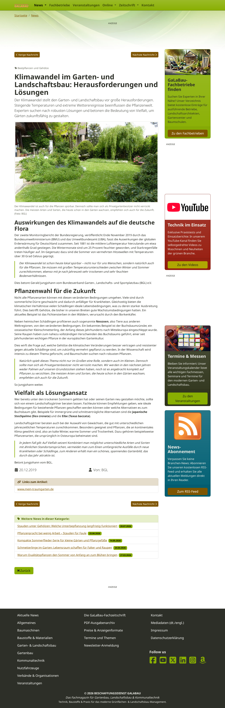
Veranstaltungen (86, 5)
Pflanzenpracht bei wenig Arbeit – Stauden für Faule (51, 533)
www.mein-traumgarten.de (35, 489)
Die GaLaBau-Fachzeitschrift (105, 615)
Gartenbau (25, 653)
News (34, 15)
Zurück (24, 570)
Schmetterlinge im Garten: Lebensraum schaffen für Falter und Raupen (64, 547)
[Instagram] (193, 660)
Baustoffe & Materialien (35, 638)
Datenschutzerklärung (167, 638)
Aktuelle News (28, 615)
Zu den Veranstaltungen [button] (187, 398)
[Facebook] (153, 660)
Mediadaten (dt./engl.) (167, 623)
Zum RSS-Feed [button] (187, 491)
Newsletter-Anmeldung (101, 645)
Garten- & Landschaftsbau (36, 645)
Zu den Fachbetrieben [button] (188, 133)
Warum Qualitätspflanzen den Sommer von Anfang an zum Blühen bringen (67, 555)
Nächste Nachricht (144, 54)
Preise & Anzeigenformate (103, 630)
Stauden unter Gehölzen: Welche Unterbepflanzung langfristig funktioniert (67, 526)
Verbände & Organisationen (38, 675)
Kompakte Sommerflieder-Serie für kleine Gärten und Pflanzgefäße (62, 540)
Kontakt (148, 5)
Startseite (20, 15)
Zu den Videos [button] (187, 265)
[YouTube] (163, 660)
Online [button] (108, 5)
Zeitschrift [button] (127, 5)
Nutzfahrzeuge (28, 668)
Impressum (159, 630)
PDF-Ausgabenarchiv (99, 623)
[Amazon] (203, 660)
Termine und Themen (100, 638)
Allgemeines (26, 623)
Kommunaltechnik (31, 660)
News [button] (39, 5)
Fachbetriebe (59, 5)
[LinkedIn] (183, 660)
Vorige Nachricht (28, 54)
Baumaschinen (28, 630)
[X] (173, 660)
